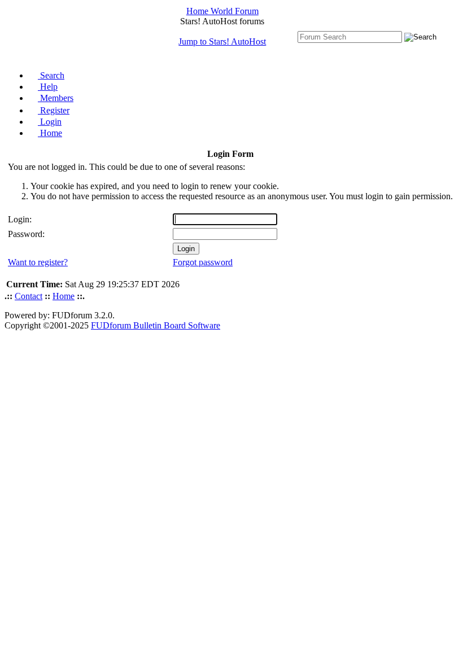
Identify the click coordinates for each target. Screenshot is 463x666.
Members (55, 98)
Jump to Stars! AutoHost (222, 41)
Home (50, 133)
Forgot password (203, 262)
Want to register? (38, 262)
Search (51, 75)
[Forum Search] (350, 36)
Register (53, 110)
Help (48, 86)
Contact (28, 296)
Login (50, 121)
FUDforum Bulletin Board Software (155, 325)
